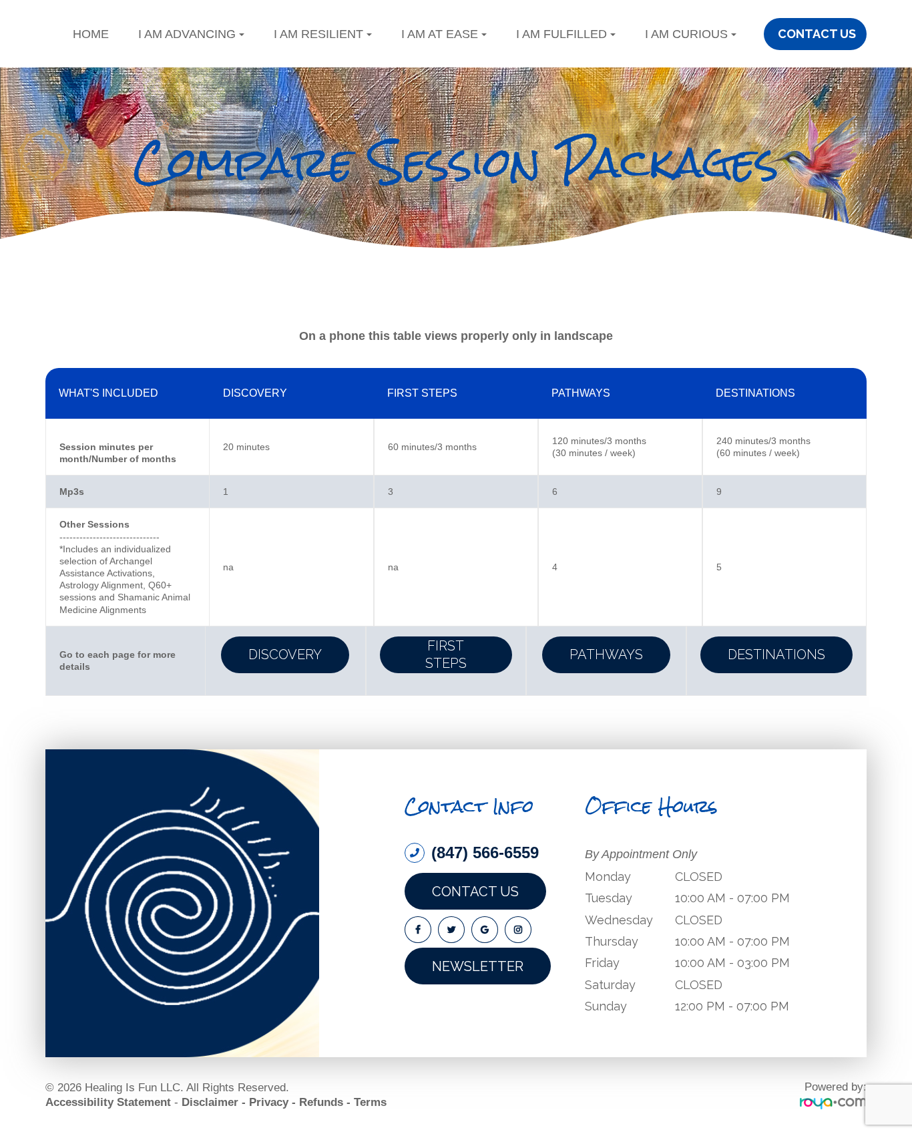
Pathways (606, 654)
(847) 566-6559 (485, 853)
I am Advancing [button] (187, 34)
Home (91, 34)
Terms (370, 1102)
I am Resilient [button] (318, 34)
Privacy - (272, 1102)
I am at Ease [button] (439, 34)
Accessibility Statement (108, 1102)
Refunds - (325, 1102)
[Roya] (833, 1103)
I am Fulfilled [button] (561, 34)
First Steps (446, 654)
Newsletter (477, 966)
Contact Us (475, 892)
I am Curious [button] (686, 34)
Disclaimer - (214, 1102)
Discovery (285, 654)
